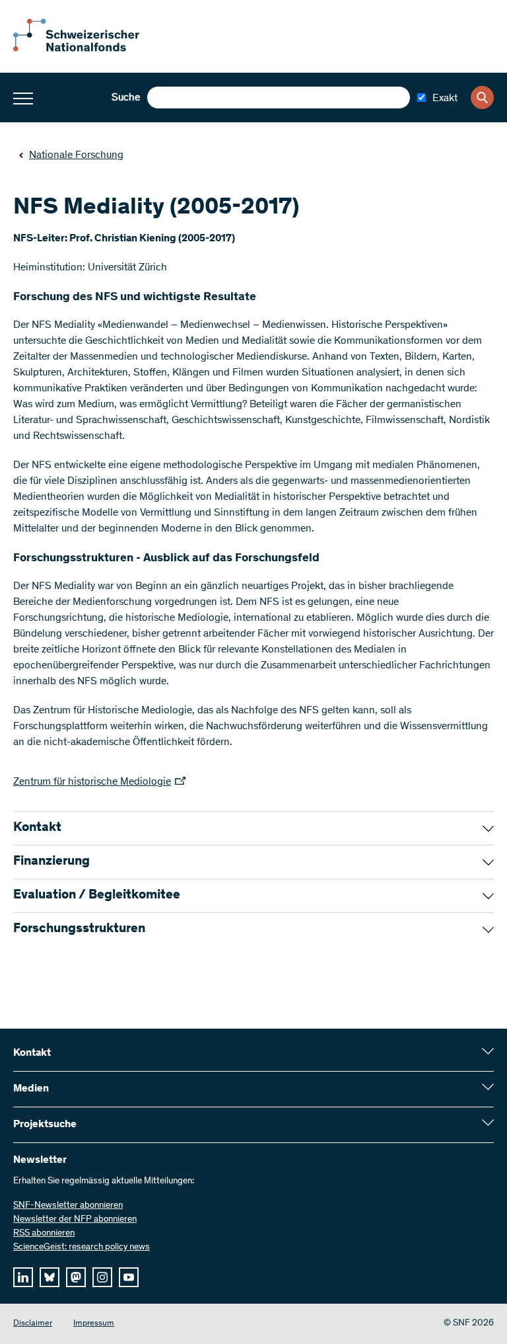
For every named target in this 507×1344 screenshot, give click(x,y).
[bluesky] (49, 1277)
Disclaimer (32, 1324)
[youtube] (129, 1277)
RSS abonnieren (44, 1233)
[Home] (85, 49)
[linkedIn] (23, 1277)
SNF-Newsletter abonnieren (68, 1205)
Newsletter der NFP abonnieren (75, 1219)
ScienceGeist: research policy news (81, 1247)
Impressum (93, 1324)
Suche (126, 98)
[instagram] (102, 1277)
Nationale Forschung (76, 155)
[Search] (482, 97)
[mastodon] (76, 1277)
